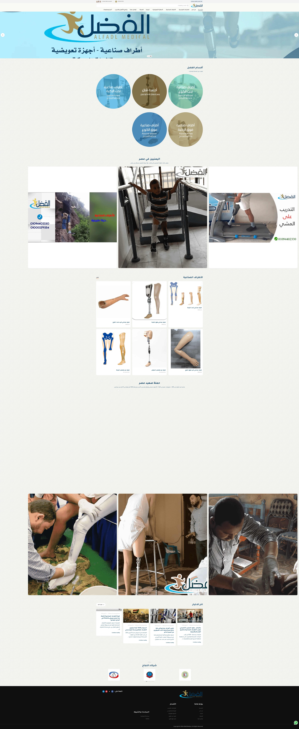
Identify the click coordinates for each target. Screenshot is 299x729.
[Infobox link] (119, 2)
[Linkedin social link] (103, 691)
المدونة (201, 716)
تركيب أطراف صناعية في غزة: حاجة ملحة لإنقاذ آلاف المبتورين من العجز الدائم (164, 630)
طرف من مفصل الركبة (122, 370)
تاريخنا (201, 713)
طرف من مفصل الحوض (159, 370)
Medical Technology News (195, 625)
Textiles (147, 718)
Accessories (162, 372)
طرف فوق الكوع (172, 718)
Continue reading (197, 642)
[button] (98, 675)
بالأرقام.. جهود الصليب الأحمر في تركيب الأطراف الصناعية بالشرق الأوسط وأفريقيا (190, 630)
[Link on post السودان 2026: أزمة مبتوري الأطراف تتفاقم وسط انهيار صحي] (136, 616)
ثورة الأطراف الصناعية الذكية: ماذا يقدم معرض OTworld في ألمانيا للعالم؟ (110, 618)
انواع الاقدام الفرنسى (171, 711)
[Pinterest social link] (106, 691)
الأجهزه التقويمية (172, 713)
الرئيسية (201, 708)
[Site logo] (197, 5)
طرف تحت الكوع (172, 716)
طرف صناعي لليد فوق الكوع (193, 370)
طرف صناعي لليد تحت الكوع (121, 322)
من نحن (201, 711)
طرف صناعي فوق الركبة (159, 322)
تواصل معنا (200, 718)
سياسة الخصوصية (145, 716)
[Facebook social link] (112, 691)
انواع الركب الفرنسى (171, 708)
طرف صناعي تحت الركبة (194, 307)
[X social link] (109, 691)
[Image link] (191, 694)
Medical (200, 310)
